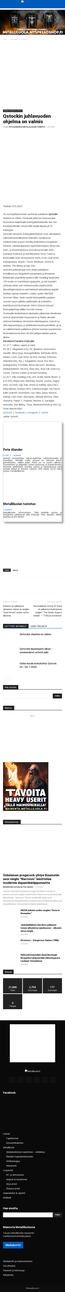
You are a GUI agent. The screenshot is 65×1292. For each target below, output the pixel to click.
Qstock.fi (7, 412)
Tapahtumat (12, 1138)
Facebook (20, 412)
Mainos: (8, 708)
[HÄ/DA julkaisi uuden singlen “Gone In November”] (10, 914)
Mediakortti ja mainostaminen (17, 1261)
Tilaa (12, 995)
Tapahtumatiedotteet (19, 39)
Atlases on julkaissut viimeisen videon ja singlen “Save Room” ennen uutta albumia (16, 611)
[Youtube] (53, 1080)
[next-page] (10, 678)
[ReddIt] (41, 134)
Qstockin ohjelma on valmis (35, 634)
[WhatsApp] (27, 134)
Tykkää (13, 979)
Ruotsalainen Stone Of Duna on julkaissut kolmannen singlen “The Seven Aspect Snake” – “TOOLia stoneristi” (47, 611)
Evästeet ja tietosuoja (13, 1270)
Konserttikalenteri (14, 1142)
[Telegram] (48, 134)
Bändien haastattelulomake (19, 1156)
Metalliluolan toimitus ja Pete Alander (18, 887)
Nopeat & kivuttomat (16, 1179)
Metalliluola (8, 1147)
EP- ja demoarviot (15, 1174)
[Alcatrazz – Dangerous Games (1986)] (10, 944)
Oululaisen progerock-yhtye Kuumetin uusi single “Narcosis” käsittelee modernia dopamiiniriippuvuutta (31, 879)
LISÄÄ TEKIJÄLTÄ (38, 626)
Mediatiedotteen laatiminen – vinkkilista (25, 1152)
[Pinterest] (20, 134)
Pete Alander (13, 450)
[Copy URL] (55, 134)
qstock (15, 570)
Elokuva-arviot (13, 1188)
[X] (13, 134)
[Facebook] (6, 134)
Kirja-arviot (11, 1183)
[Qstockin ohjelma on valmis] (10, 638)
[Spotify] (37, 1080)
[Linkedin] (34, 134)
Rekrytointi (11, 1165)
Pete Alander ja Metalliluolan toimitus (27, 127)
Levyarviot (8, 1170)
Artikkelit (7, 1197)
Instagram (32, 412)
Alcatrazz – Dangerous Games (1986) (40, 940)
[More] (62, 134)
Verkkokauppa (13, 1161)
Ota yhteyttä (9, 1265)
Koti (4, 39)
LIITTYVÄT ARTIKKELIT (16, 626)
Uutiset (6, 1133)
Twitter (45, 412)
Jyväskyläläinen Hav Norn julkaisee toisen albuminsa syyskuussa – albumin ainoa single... (41, 928)
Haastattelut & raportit (14, 1193)
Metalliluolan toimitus (19, 504)
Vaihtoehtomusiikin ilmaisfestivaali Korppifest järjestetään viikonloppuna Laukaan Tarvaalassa (40, 958)
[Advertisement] (32, 75)
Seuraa (32, 979)
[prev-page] (5, 678)
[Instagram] (20, 1080)
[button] (5, 4)
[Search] (61, 4)
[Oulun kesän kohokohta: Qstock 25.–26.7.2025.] (10, 667)
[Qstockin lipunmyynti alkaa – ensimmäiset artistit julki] (10, 652)
